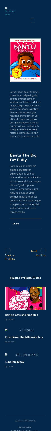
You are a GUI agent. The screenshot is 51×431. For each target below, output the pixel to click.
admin (11, 319)
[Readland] (14, 13)
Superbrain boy (14, 362)
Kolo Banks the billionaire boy (24, 337)
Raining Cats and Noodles (21, 315)
